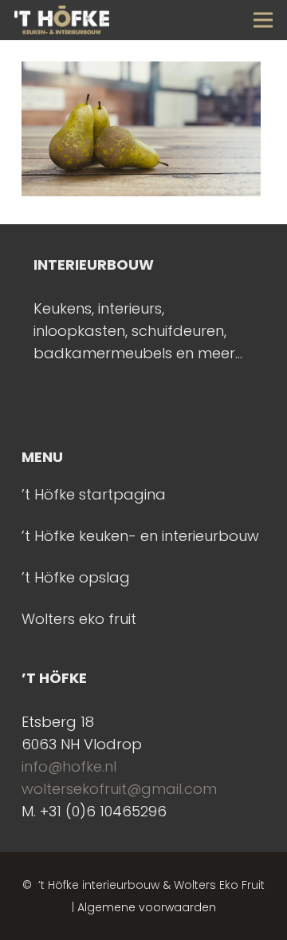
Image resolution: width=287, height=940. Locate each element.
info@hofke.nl (69, 766)
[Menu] (263, 20)
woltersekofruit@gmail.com (119, 789)
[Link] (61, 20)
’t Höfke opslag (76, 577)
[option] (143, 309)
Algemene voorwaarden (146, 907)
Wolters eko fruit (79, 619)
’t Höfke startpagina (94, 494)
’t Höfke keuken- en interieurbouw (140, 536)
